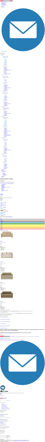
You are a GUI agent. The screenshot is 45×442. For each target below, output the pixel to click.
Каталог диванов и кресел (4, 2)
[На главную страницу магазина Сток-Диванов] (6, 1)
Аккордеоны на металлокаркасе (5, 187)
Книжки (2, 185)
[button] (22, 196)
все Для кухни (5, 155)
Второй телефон (8, 436)
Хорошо (1, 393)
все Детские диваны (5, 139)
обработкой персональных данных (25, 440)
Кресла (8, 108)
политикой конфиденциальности (16, 440)
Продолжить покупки (6, 441)
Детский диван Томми (2, 323)
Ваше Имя (7, 435)
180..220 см (5, 145)
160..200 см (5, 62)
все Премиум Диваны (5, 117)
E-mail (7, 437)
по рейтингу (4, 230)
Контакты (3, 6)
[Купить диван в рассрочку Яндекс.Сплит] (4, 392)
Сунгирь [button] (1, 195)
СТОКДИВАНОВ (12, 336)
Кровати (2, 170)
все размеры (8, 197)
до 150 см (5, 60)
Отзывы (4, 4)
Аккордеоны (3, 186)
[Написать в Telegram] (4, 51)
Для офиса (3, 169)
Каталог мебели (2, 53)
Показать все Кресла (5, 76)
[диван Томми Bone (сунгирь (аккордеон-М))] (6, 259)
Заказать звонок (8, 417)
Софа (2, 188)
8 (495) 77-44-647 (2, 420)
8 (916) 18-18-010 (2, 421)
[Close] (0, 426)
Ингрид (1, 282)
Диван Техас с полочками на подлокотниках (5, 321)
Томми (1, 261)
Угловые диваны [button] (3, 91)
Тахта (2, 189)
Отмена (3, 430)
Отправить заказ (2, 439)
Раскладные (5, 80)
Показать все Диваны (5, 56)
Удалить (1, 430)
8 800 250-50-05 (2, 415)
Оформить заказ (2, 441)
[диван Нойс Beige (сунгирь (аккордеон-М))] (6, 238)
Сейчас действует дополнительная (7, 183)
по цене (7, 230)
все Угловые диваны (5, 92)
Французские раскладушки (5, 190)
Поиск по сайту (8, 400)
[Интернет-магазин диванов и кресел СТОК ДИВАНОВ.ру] (5, 336)
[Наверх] (0, 394)
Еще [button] (2, 172)
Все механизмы (3, 184)
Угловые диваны (5, 108)
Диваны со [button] (4, 106)
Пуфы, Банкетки (3, 171)
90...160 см (11, 197)
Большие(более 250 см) (5, 99)
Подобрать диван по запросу (29, 313)
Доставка (4, 3)
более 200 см (5, 64)
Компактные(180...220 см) (5, 96)
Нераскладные (5, 82)
